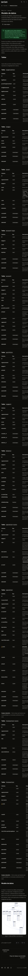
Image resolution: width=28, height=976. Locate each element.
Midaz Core (3, 10)
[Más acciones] (26, 2)
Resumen (10, 10)
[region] (14, 98)
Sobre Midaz (16, 37)
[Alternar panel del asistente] (24, 1)
